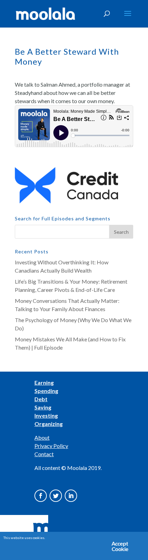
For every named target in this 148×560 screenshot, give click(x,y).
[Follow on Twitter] (56, 496)
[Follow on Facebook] (40, 496)
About (42, 437)
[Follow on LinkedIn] (71, 496)
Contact (44, 454)
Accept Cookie (120, 546)
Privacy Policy (51, 445)
